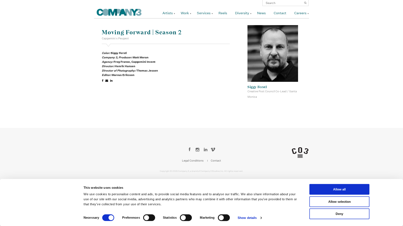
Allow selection (339, 201)
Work (185, 13)
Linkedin (205, 149)
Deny (339, 214)
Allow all (339, 189)
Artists (167, 13)
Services (204, 13)
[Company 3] (119, 11)
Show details (247, 218)
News (261, 13)
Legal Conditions (193, 160)
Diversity (242, 13)
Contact (280, 13)
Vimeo (213, 149)
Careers (300, 13)
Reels (223, 13)
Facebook (189, 149)
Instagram (197, 149)
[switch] (149, 217)
